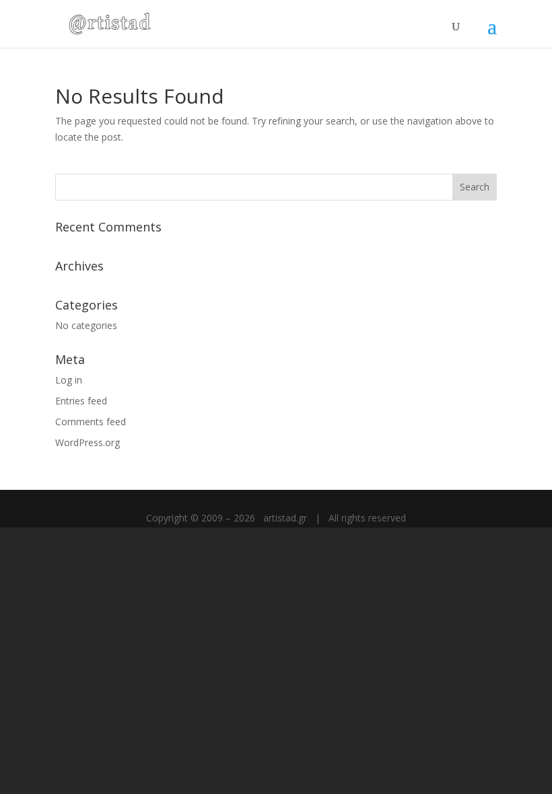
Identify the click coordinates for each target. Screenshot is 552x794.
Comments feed (90, 421)
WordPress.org (87, 442)
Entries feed (81, 400)
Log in (68, 379)
